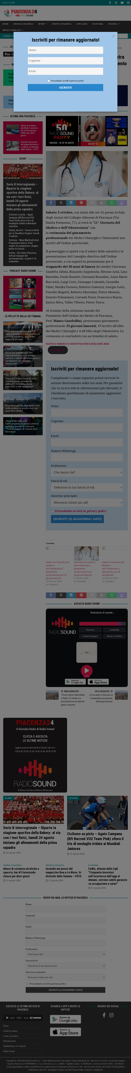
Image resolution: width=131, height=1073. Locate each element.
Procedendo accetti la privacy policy (67, 80)
